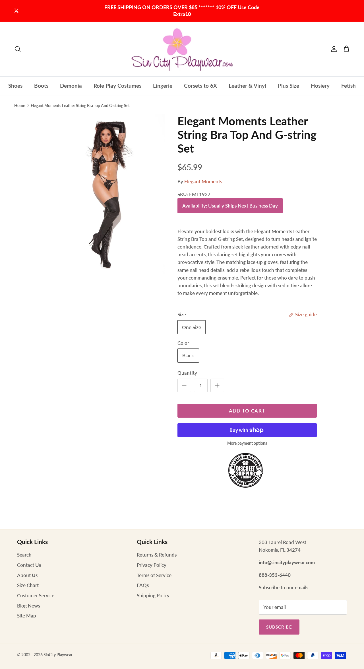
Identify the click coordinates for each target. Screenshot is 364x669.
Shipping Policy (153, 595)
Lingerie (162, 85)
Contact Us (29, 565)
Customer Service (35, 595)
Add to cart (247, 411)
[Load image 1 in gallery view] (106, 202)
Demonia (71, 85)
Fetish (348, 85)
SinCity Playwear (58, 654)
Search (24, 555)
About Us (27, 575)
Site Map (26, 616)
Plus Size (288, 85)
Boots (41, 85)
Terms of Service (154, 575)
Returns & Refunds (157, 555)
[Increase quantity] (217, 385)
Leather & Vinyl (247, 85)
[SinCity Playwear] (182, 49)
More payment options (247, 443)
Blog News (28, 606)
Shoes (15, 85)
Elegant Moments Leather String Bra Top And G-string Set (80, 105)
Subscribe (279, 626)
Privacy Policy (151, 565)
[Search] (17, 49)
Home (19, 105)
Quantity (187, 373)
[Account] (332, 49)
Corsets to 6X (200, 85)
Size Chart (28, 585)
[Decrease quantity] (184, 385)
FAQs (143, 585)
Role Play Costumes (117, 85)
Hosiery (320, 85)
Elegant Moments (203, 181)
